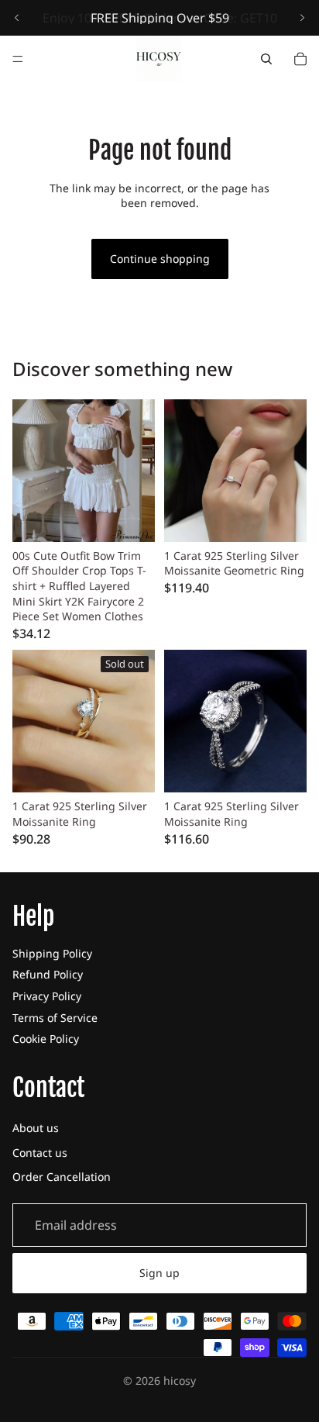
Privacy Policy (46, 996)
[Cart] (300, 59)
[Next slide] (302, 18)
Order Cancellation (61, 1176)
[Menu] (18, 59)
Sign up (159, 1272)
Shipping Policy (52, 953)
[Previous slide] (17, 18)
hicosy (179, 1380)
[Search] (266, 59)
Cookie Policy (45, 1038)
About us (35, 1127)
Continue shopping (160, 258)
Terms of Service (55, 1017)
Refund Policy (47, 974)
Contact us (39, 1152)
